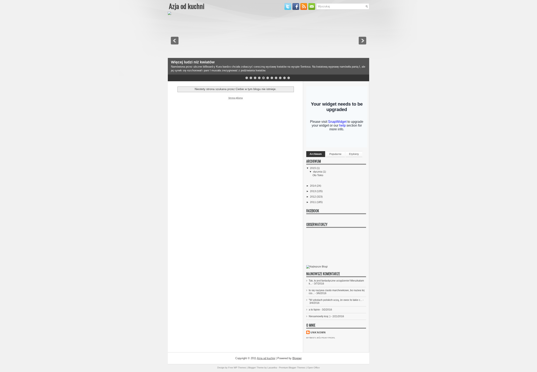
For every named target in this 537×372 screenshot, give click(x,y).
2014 (313, 185)
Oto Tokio (318, 175)
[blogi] (317, 266)
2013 (313, 191)
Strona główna (235, 98)
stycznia (318, 171)
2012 (313, 196)
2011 (313, 202)
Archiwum (316, 154)
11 (288, 78)
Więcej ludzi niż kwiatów (193, 62)
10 (284, 78)
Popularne (335, 154)
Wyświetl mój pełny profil (320, 338)
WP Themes (240, 367)
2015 (313, 168)
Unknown (318, 332)
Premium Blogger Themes (292, 367)
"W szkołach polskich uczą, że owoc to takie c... (335, 300)
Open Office (313, 367)
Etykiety (354, 154)
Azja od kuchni (186, 6)
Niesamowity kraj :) (319, 316)
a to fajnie (314, 309)
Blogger (297, 358)
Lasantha (272, 367)
